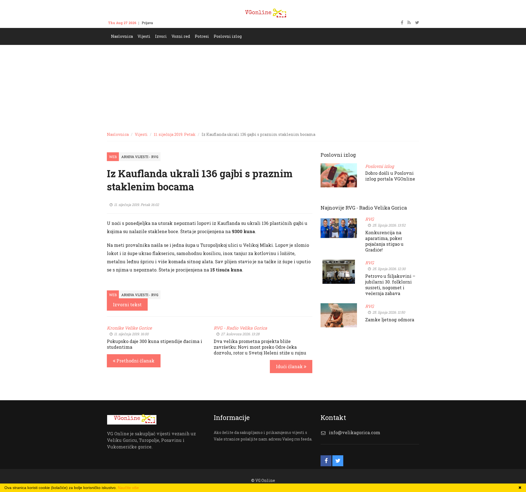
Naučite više (128, 487)
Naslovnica (118, 134)
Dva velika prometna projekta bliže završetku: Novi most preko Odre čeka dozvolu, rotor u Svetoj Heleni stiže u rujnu (260, 347)
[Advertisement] (263, 86)
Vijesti (141, 134)
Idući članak (290, 366)
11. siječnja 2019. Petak (175, 134)
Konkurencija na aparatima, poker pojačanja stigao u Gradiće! (384, 241)
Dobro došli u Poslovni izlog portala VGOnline (390, 176)
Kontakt (164, 23)
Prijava (147, 23)
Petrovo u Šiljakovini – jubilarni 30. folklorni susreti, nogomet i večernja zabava (390, 284)
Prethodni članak (135, 361)
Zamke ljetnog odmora (389, 319)
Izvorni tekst (127, 304)
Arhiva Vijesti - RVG (139, 157)
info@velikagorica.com (354, 432)
